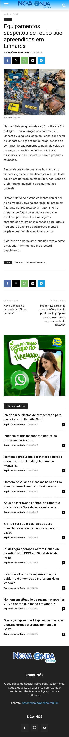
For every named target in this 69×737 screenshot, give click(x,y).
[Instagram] (34, 727)
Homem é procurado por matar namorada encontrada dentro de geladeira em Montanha (33, 461)
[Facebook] (7, 60)
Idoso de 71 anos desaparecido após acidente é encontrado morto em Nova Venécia (31, 578)
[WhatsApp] (24, 60)
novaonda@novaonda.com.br (40, 703)
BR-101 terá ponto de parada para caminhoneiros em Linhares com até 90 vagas (31, 528)
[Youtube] (44, 728)
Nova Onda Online (36, 262)
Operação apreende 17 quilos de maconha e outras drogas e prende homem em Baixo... (34, 624)
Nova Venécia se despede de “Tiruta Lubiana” (15, 309)
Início (6, 14)
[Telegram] (41, 60)
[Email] (32, 60)
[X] (16, 60)
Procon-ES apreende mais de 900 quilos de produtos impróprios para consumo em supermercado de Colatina (52, 315)
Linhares (18, 262)
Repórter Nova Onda (18, 52)
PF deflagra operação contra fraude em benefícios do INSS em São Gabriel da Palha (32, 553)
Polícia (16, 14)
